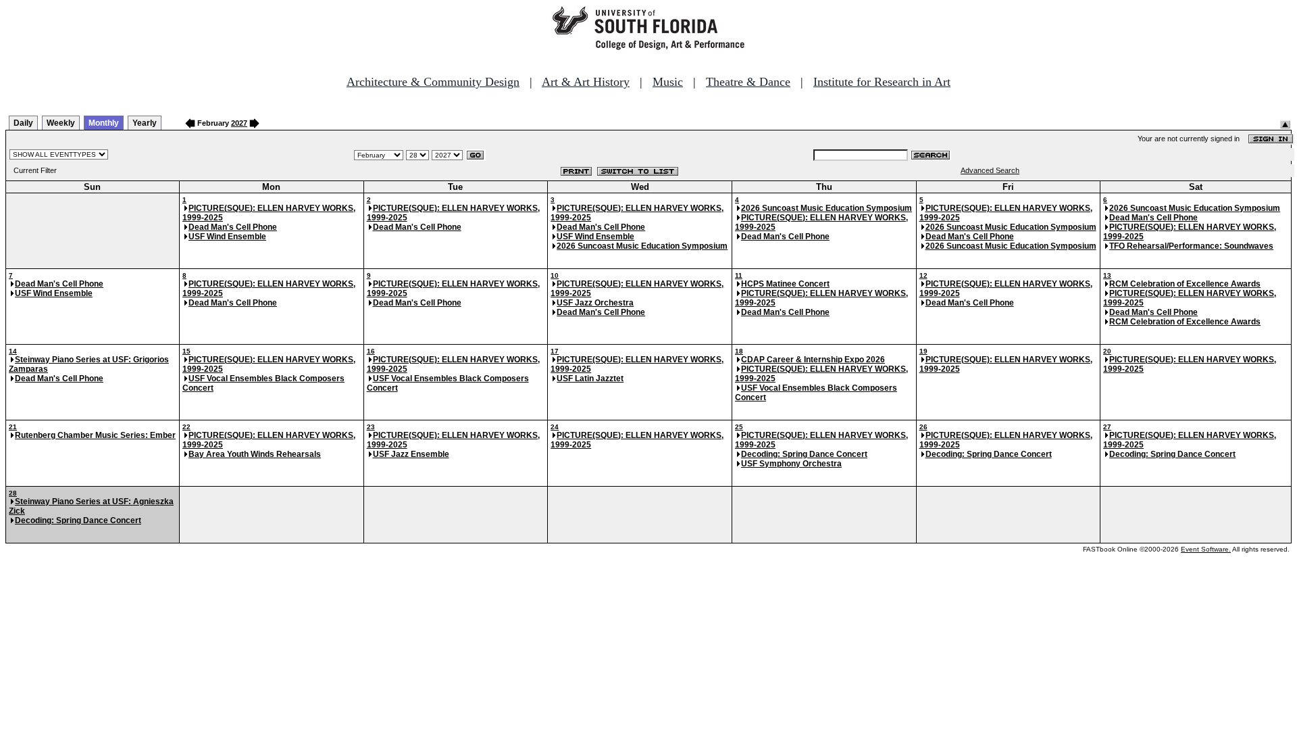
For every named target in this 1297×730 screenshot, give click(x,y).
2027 (239, 123)
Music (668, 82)
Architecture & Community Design (433, 82)
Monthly (103, 123)
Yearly (144, 123)
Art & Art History (586, 82)
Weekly (61, 123)
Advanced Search (990, 170)
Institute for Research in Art (881, 82)
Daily (23, 123)
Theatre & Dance (748, 82)
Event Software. (1206, 549)
